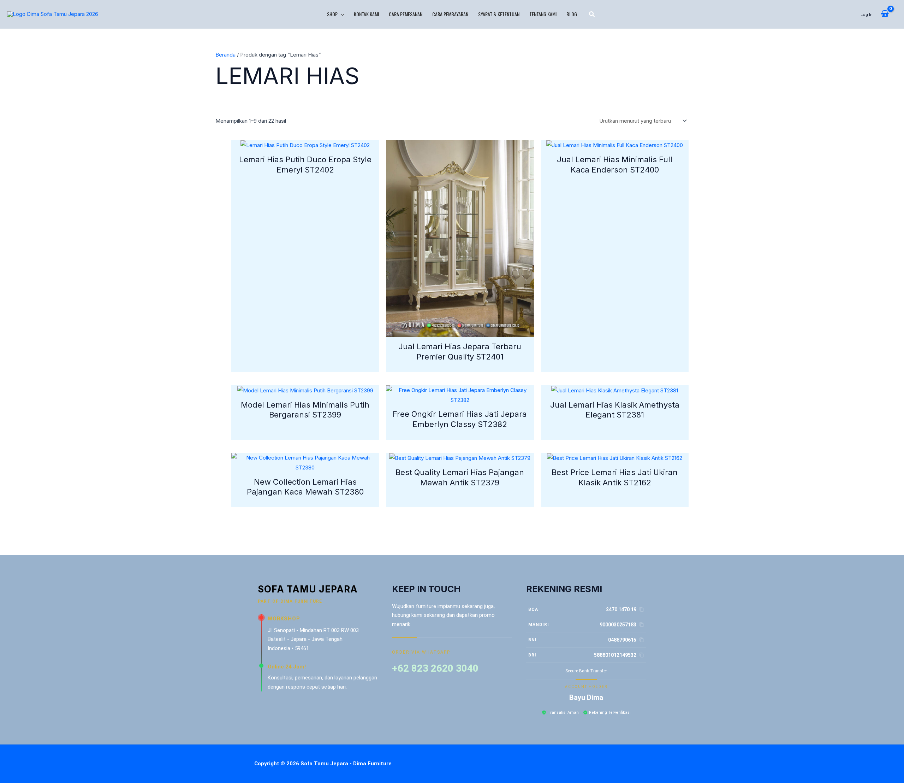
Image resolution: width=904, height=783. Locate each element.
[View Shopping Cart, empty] (885, 14)
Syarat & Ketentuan (498, 14)
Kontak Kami (366, 14)
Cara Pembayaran (450, 14)
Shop (332, 14)
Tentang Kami (543, 14)
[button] (341, 14)
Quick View (305, 144)
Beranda (225, 54)
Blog (571, 14)
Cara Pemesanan (405, 14)
